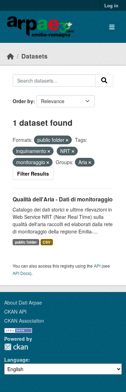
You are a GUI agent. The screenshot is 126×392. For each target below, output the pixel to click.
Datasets (34, 56)
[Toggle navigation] (112, 27)
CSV (46, 242)
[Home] (10, 56)
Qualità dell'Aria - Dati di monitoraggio (63, 199)
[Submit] (104, 80)
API (97, 266)
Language (16, 359)
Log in (111, 5)
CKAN (16, 347)
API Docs (21, 273)
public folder (26, 242)
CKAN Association (24, 320)
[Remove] (67, 140)
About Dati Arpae (23, 302)
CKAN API (15, 311)
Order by (23, 101)
